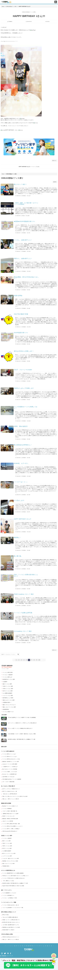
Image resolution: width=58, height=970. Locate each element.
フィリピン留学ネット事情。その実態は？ (11, 828)
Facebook (10, 953)
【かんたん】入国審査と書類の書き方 (10, 917)
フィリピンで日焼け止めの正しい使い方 (10, 905)
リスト (54, 160)
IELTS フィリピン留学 (8, 690)
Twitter (5, 953)
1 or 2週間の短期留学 (7, 693)
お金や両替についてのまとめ (8, 776)
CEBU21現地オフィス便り (11, 6)
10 (39, 660)
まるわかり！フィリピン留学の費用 (9, 764)
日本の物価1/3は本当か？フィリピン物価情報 (11, 779)
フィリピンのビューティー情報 (8, 902)
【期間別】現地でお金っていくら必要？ (10, 813)
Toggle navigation (55, 2)
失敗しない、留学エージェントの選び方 (10, 798)
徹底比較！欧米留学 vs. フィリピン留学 (10, 761)
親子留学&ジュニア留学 (8, 697)
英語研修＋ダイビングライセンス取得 (10, 861)
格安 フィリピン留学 (7, 684)
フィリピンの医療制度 (7, 808)
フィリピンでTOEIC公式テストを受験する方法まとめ (13, 878)
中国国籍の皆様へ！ (7, 702)
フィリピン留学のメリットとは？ (9, 754)
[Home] (6, 2)
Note (8, 953)
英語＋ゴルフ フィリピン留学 (9, 707)
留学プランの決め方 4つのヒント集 (9, 791)
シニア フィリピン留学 (8, 695)
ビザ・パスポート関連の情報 (8, 781)
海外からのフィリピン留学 (9, 700)
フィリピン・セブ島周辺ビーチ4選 (9, 897)
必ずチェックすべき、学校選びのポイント (11, 788)
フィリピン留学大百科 (8, 672)
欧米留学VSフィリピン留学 (9, 679)
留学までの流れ (5, 914)
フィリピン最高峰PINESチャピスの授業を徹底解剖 (13, 873)
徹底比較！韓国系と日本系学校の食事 (10, 818)
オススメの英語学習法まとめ (8, 870)
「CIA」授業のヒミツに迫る (8, 880)
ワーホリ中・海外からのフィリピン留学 (10, 858)
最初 (14, 660)
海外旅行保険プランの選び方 (8, 929)
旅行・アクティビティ (6, 890)
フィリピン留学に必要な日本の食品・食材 (11, 823)
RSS (55, 181)
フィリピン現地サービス (8, 711)
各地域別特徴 (6, 709)
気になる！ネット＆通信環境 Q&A (9, 774)
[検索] (18, 654)
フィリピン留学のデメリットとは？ (9, 756)
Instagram (2, 953)
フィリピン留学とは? (7, 677)
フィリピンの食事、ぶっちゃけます (9, 771)
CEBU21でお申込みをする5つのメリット (10, 936)
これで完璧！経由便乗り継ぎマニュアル (10, 924)
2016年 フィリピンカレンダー (8, 816)
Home (3, 6)
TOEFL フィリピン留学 (8, 688)
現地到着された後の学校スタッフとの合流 (11, 927)
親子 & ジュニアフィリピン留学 (8, 853)
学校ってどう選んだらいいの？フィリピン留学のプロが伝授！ (15, 796)
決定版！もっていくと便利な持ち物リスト (11, 919)
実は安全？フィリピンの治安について (10, 806)
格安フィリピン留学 (6, 840)
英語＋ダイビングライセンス (9, 704)
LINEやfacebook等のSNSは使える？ (9, 831)
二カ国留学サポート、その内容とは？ (10, 766)
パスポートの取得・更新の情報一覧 (9, 811)
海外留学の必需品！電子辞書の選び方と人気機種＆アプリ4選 (15, 883)
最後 (44, 660)
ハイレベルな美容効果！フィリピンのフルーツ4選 (12, 907)
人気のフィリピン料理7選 (7, 821)
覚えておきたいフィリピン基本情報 (9, 769)
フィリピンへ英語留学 (8, 674)
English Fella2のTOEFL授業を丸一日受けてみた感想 (13, 885)
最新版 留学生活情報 (6, 803)
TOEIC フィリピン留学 (8, 686)
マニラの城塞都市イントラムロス (9, 892)
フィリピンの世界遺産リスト (8, 895)
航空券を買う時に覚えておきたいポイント (11, 922)
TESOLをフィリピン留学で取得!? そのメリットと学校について (15, 875)
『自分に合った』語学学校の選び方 (9, 793)
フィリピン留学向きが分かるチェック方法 (11, 759)
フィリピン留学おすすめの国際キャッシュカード (12, 826)
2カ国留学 (5, 681)
